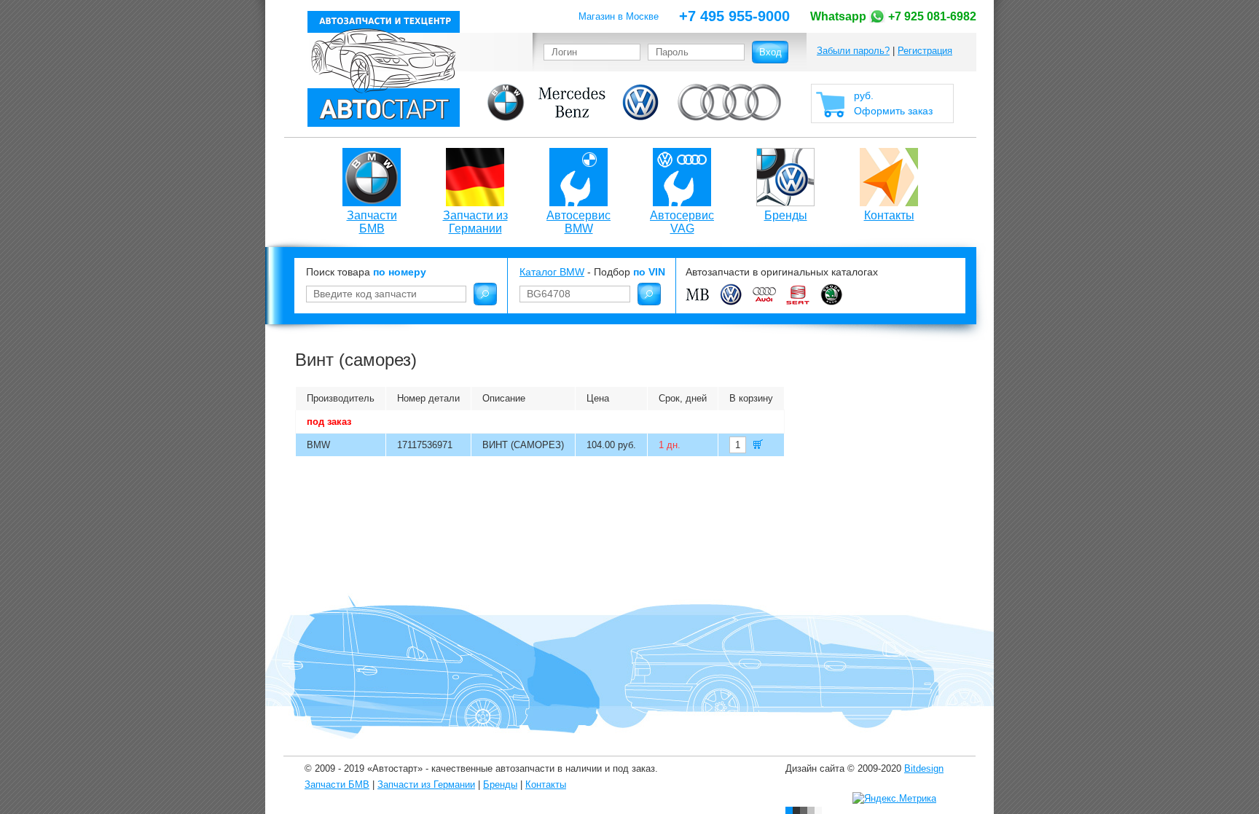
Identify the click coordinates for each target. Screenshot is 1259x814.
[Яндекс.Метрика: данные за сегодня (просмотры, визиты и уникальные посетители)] (894, 798)
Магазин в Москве (618, 16)
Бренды (785, 215)
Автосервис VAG (682, 222)
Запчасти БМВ (372, 222)
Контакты (889, 215)
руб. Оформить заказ (893, 103)
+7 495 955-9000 (734, 16)
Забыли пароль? (853, 50)
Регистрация (925, 50)
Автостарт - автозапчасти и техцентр (383, 69)
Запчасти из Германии (475, 222)
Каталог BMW (551, 272)
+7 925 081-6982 (893, 16)
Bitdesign (924, 768)
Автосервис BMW (578, 222)
